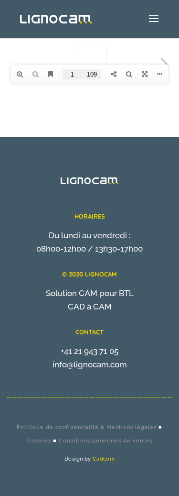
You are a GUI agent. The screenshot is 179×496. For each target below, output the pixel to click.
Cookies (39, 441)
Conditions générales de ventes (105, 441)
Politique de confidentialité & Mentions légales (87, 427)
